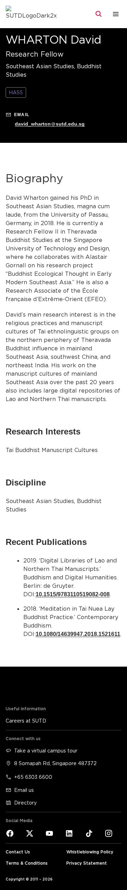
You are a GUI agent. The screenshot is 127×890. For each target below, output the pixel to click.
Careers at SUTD (26, 721)
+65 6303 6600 (33, 777)
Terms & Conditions (27, 863)
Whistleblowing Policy (89, 851)
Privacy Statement (86, 863)
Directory (25, 803)
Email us (24, 790)
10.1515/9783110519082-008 (73, 594)
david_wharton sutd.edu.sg (50, 124)
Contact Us (18, 851)
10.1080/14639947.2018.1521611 (78, 634)
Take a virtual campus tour (45, 751)
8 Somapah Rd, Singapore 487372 (55, 763)
